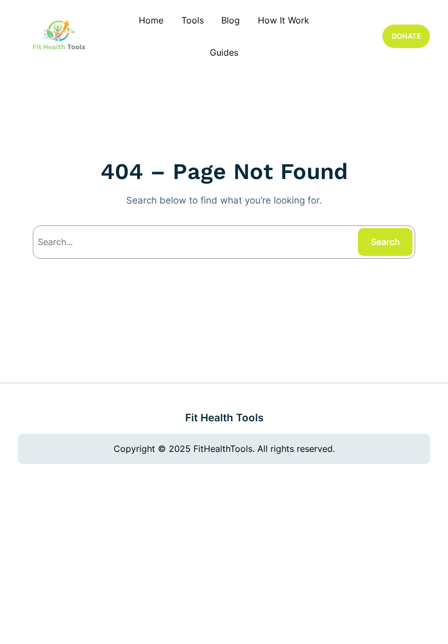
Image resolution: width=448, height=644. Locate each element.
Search (385, 241)
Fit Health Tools (224, 417)
